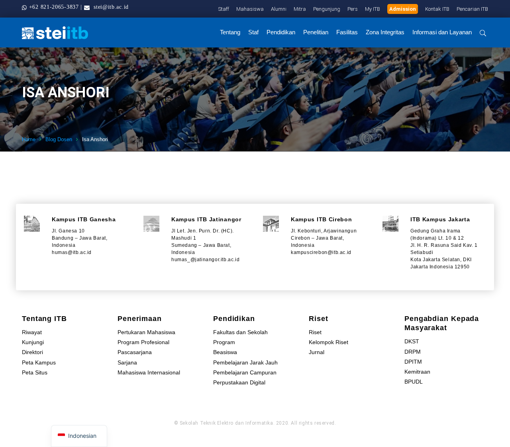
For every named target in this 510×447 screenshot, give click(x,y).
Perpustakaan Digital (239, 382)
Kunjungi (33, 342)
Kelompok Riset (328, 342)
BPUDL (413, 381)
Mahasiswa (250, 9)
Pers (352, 9)
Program (224, 342)
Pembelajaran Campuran (245, 372)
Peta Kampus (39, 362)
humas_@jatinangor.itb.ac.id (205, 259)
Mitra (300, 9)
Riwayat (32, 332)
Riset (315, 332)
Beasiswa (225, 352)
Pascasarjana (135, 352)
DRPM (412, 352)
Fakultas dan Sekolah (240, 332)
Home (28, 139)
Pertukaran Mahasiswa (146, 332)
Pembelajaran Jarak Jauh (245, 362)
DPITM (413, 361)
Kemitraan (417, 371)
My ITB (372, 9)
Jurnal (316, 352)
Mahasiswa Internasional (149, 372)
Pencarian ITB (472, 9)
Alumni (278, 9)
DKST (411, 341)
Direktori (32, 352)
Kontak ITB (437, 9)
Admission (402, 9)
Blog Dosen (58, 139)
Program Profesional (143, 342)
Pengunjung (326, 9)
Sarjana (127, 362)
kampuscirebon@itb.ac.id (321, 252)
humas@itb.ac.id (72, 252)
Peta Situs (34, 372)
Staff (223, 9)
